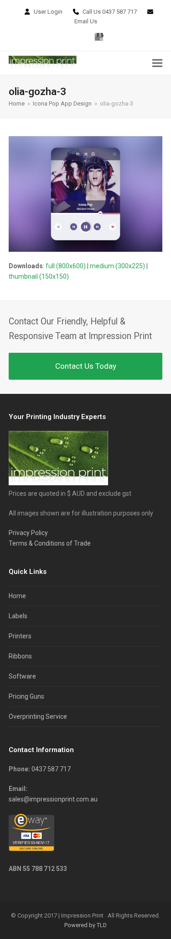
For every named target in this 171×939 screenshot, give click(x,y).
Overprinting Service (38, 716)
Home (17, 595)
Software (22, 676)
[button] (157, 63)
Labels (18, 616)
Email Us (85, 21)
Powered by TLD (85, 925)
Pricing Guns (26, 696)
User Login (48, 11)
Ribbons (20, 656)
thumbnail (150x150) (39, 276)
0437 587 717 (119, 11)
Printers (20, 636)
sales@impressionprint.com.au (53, 799)
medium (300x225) (117, 266)
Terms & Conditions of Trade (50, 543)
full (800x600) (66, 266)
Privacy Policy (28, 532)
